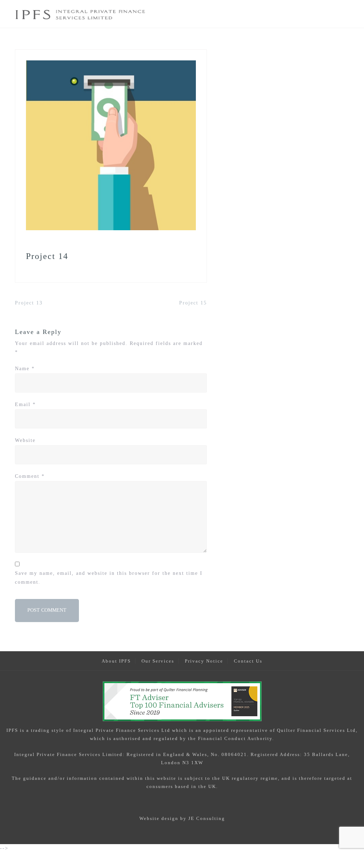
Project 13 (29, 303)
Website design (158, 818)
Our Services (157, 661)
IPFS (12, 730)
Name (25, 368)
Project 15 (193, 303)
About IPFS (116, 661)
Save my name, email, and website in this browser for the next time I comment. (109, 578)
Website (25, 440)
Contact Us (248, 661)
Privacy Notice (204, 661)
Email (25, 404)
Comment (30, 476)
